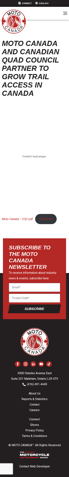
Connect (27, 3)
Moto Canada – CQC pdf (17, 219)
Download (45, 219)
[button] (65, 14)
